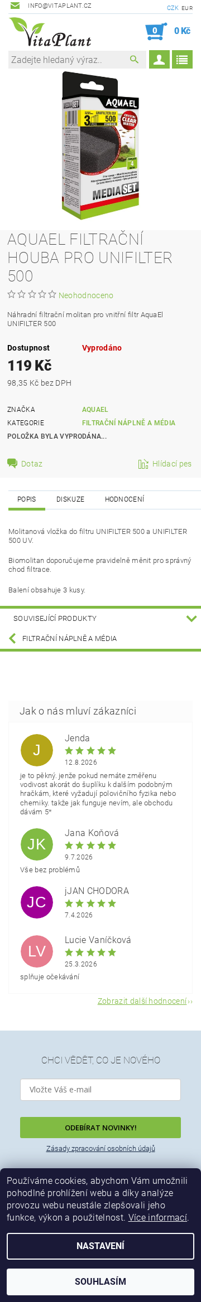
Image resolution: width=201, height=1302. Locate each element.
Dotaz (32, 463)
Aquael (95, 410)
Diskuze (70, 499)
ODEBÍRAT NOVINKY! (101, 1128)
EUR (187, 8)
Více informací (157, 1217)
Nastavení (100, 1246)
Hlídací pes (172, 463)
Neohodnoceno (86, 295)
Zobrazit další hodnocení (142, 1001)
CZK (173, 8)
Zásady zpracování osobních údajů (100, 1148)
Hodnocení (125, 499)
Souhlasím (100, 1281)
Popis (26, 499)
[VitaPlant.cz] (49, 31)
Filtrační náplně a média (129, 423)
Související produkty (55, 618)
